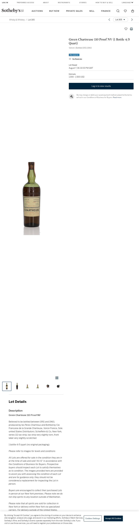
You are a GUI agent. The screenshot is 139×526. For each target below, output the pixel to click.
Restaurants (64, 3)
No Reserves (77, 59)
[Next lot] (132, 19)
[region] (69, 518)
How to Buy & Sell (104, 3)
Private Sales (74, 11)
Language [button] (126, 3)
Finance (106, 11)
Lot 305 (31, 20)
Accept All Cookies (113, 518)
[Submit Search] (118, 11)
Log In (5, 3)
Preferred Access (25, 3)
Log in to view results (101, 86)
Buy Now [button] (54, 11)
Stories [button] (82, 3)
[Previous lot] (109, 19)
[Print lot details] (131, 29)
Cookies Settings (92, 518)
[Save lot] (126, 29)
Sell (91, 11)
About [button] (46, 3)
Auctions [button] (37, 11)
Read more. (117, 97)
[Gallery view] (57, 378)
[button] (31, 198)
